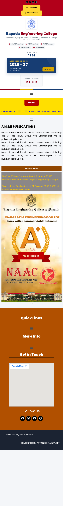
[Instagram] (36, 2)
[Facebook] (27, 2)
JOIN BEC (48, 69)
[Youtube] (33, 2)
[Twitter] (30, 2)
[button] (31, 8)
